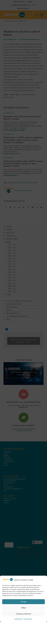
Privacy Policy (28, 619)
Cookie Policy (18, 619)
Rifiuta (23, 608)
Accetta (23, 602)
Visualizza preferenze (23, 614)
